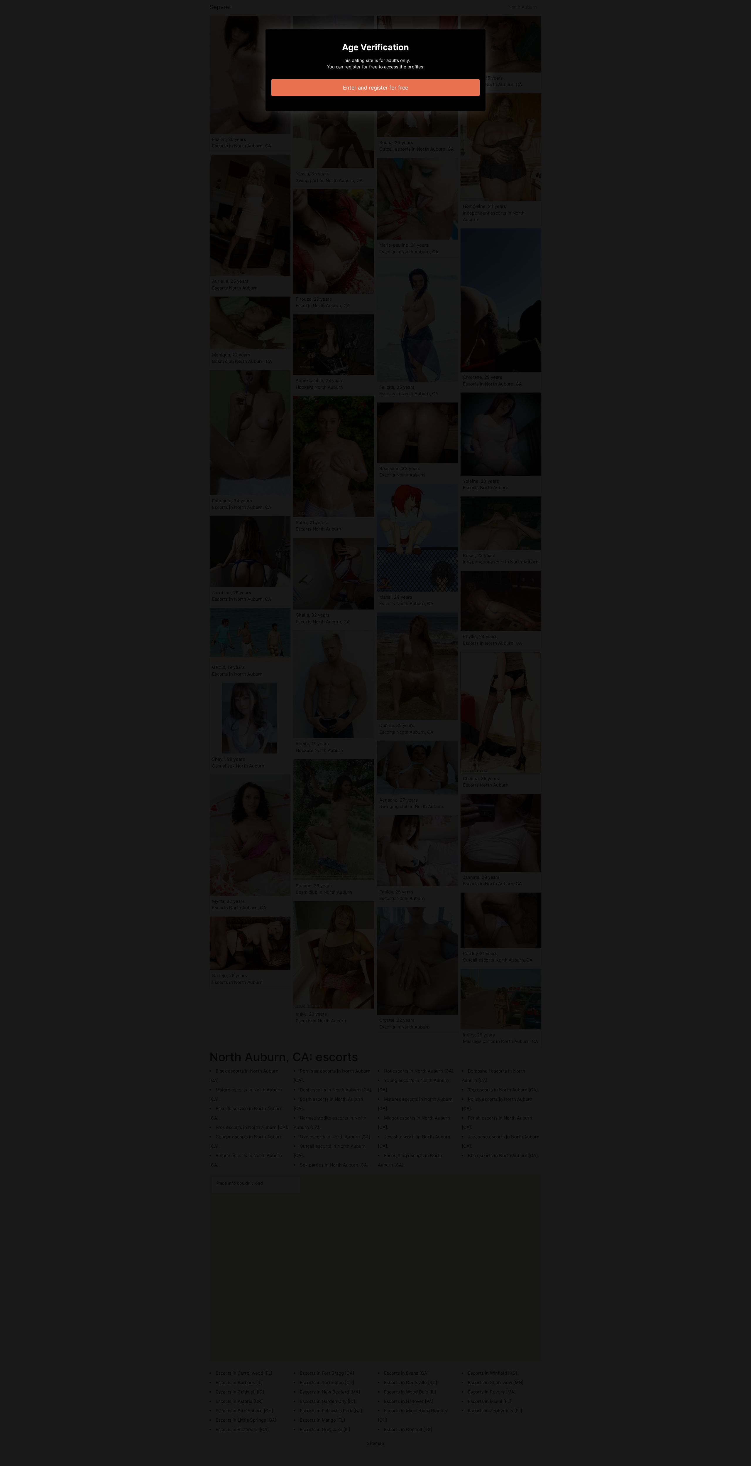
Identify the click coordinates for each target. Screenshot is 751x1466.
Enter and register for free (375, 88)
